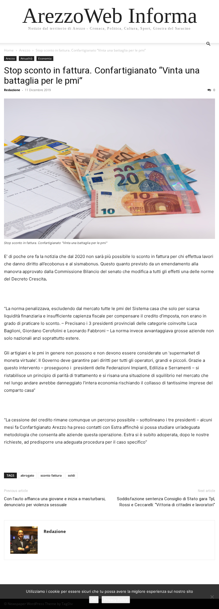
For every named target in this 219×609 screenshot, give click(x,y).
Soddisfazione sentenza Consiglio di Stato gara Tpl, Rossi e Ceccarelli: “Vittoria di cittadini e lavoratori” (166, 501)
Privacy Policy (116, 599)
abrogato (27, 475)
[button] (208, 44)
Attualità (27, 58)
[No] (212, 597)
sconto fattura (51, 475)
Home (9, 50)
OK (93, 599)
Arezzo (24, 50)
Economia (45, 58)
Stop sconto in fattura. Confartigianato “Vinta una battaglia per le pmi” (102, 75)
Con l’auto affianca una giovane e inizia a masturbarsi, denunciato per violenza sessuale (55, 501)
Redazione (12, 90)
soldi (71, 475)
